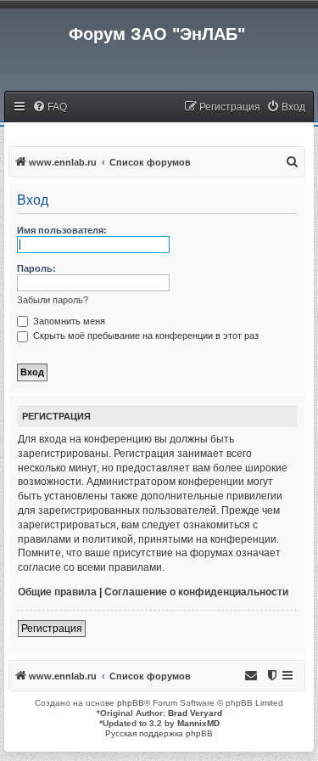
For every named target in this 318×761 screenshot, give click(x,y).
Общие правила (57, 592)
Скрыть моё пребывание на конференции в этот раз (145, 335)
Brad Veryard (195, 713)
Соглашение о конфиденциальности (196, 592)
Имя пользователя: (62, 230)
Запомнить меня (68, 321)
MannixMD (198, 723)
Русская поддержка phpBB (159, 733)
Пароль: (36, 268)
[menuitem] (49, 107)
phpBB (130, 702)
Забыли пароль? (52, 300)
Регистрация (51, 628)
